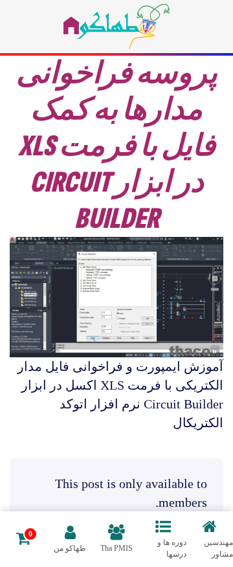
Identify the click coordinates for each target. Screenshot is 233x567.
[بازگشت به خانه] (116, 26)
